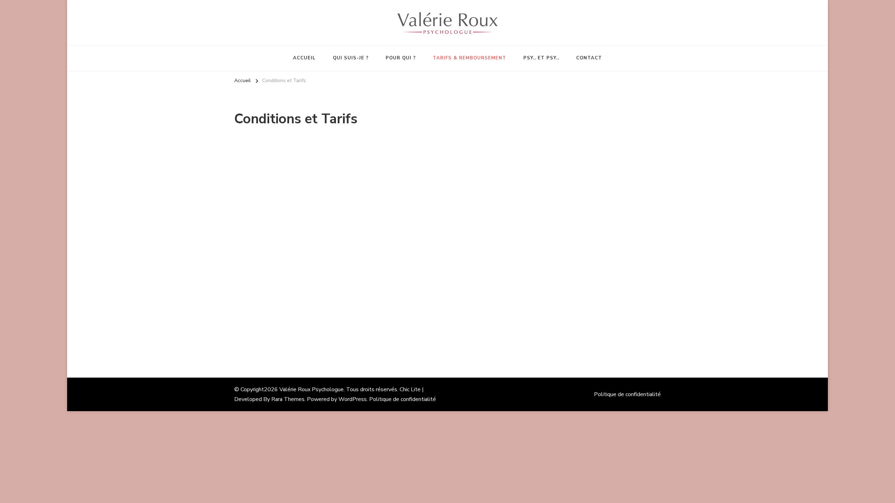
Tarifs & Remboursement (469, 58)
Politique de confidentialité (402, 399)
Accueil (304, 58)
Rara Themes (288, 399)
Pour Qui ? (401, 58)
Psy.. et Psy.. (541, 58)
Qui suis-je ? (350, 58)
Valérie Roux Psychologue (311, 389)
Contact (589, 58)
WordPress (352, 399)
